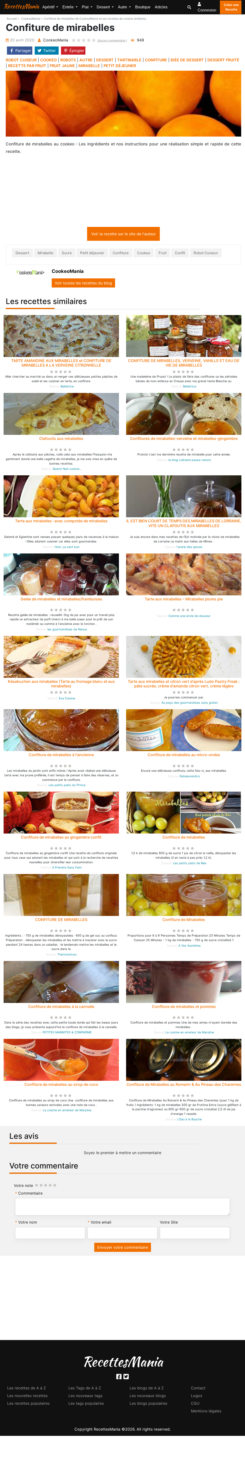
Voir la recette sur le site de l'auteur (123, 234)
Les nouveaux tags (85, 1396)
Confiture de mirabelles (183, 838)
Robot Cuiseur (206, 254)
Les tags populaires (86, 1404)
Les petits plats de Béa (189, 864)
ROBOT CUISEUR (21, 60)
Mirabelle (45, 254)
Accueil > (13, 18)
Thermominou (67, 955)
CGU (195, 1404)
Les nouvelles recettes (27, 1396)
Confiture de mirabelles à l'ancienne (61, 755)
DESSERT (105, 60)
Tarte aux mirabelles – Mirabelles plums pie (184, 600)
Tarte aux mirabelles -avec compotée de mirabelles (61, 521)
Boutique (142, 7)
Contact (198, 1388)
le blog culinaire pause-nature (189, 461)
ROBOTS (68, 60)
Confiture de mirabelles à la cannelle (61, 1007)
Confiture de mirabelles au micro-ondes (184, 755)
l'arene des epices (189, 548)
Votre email (101, 1223)
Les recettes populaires (28, 1404)
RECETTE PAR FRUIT (27, 65)
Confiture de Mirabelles (183, 920)
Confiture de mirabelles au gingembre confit (61, 838)
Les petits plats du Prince (67, 786)
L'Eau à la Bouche (189, 1120)
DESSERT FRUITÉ (223, 60)
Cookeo (143, 254)
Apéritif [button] (48, 7)
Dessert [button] (104, 7)
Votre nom (27, 1223)
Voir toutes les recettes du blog (83, 284)
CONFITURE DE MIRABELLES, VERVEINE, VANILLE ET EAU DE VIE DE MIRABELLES (183, 363)
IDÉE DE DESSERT (187, 60)
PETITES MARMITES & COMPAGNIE (67, 1033)
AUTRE (86, 60)
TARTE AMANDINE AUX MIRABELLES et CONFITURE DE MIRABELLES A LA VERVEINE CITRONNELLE (61, 363)
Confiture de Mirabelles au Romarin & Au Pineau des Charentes (184, 1085)
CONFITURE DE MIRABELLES (61, 920)
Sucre (67, 254)
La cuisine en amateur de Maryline (189, 1033)
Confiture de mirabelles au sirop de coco (61, 1085)
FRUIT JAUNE (62, 65)
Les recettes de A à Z (26, 1388)
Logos (196, 1396)
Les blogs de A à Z (147, 1388)
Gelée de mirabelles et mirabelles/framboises (61, 600)
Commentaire (30, 1194)
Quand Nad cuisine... (67, 470)
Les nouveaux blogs (148, 1396)
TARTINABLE (129, 60)
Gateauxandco (189, 777)
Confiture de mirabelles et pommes (184, 1007)
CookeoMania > (32, 18)
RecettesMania (21, 6)
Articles (161, 7)
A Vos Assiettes (189, 946)
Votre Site (169, 1223)
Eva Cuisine (67, 699)
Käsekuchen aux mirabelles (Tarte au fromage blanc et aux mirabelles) (61, 684)
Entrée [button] (68, 7)
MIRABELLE (89, 65)
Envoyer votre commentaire (122, 1248)
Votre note (23, 1186)
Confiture (121, 254)
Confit (180, 254)
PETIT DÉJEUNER (120, 65)
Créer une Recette (231, 7)
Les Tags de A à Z (84, 1388)
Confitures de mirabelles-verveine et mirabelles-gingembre (184, 439)
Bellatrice (67, 387)
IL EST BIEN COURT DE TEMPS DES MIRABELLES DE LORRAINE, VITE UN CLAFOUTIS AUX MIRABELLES (183, 524)
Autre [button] (123, 7)
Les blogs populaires (148, 1404)
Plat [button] (85, 7)
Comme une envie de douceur (189, 617)
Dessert (22, 254)
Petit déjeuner (92, 254)
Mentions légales (206, 1411)
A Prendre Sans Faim (67, 868)
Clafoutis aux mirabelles (61, 439)
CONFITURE (156, 60)
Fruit (163, 254)
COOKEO (48, 60)
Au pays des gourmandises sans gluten (189, 703)
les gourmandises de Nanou (67, 630)
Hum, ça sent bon (67, 548)
